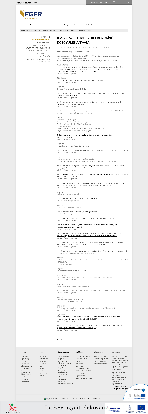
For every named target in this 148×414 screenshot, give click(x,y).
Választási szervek (100, 356)
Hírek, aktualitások (82, 359)
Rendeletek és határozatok (38, 48)
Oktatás (23, 361)
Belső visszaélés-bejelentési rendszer (64, 362)
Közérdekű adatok (63, 356)
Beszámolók (44, 62)
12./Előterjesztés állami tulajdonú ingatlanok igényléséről (77, 212)
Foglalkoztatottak (41, 53)
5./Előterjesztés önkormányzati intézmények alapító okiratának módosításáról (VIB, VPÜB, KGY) (90, 111)
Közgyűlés (36, 30)
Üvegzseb (61, 359)
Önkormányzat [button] (53, 25)
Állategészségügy (27, 366)
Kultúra (42, 371)
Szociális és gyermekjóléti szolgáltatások (26, 372)
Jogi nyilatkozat (117, 384)
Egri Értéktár (25, 382)
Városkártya (25, 363)
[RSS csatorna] (128, 2)
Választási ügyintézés (101, 359)
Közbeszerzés (62, 365)
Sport (41, 366)
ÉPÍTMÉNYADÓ (80, 373)
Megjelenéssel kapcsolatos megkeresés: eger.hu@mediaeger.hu (120, 371)
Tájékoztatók (80, 361)
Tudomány (43, 361)
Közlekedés (25, 368)
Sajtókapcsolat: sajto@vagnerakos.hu (119, 376)
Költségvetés (44, 56)
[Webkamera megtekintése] (121, 2)
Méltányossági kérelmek (84, 378)
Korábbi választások (100, 363)
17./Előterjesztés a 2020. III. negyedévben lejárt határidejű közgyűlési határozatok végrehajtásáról (92, 251)
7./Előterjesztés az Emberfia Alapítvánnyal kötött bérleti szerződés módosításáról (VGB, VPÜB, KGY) (92, 150)
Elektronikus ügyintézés (83, 356)
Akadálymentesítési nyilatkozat (118, 380)
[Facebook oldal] (114, 2)
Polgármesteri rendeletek (66, 377)
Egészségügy (25, 359)
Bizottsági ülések (63, 374)
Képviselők (45, 37)
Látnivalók (24, 356)
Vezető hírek (44, 359)
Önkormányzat (25, 30)
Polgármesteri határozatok (62, 380)
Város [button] (32, 25)
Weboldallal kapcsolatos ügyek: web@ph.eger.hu (120, 366)
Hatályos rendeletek (40, 45)
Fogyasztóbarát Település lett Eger (120, 387)
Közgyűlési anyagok (49, 30)
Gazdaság (43, 363)
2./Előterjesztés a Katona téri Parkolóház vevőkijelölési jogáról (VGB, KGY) (83, 80)
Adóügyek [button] (66, 25)
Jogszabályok (80, 363)
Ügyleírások (79, 366)
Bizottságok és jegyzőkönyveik (62, 371)
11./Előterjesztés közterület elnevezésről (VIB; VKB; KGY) (77, 198)
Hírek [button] (41, 25)
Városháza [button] (78, 25)
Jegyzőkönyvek (43, 42)
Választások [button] (91, 25)
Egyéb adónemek (81, 376)
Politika (42, 368)
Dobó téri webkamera (28, 377)
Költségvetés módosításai (38, 59)
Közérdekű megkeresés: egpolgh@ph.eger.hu (120, 361)
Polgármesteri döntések (65, 383)
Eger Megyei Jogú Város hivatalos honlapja (119, 357)
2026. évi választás (100, 361)
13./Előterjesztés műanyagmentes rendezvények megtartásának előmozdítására (85, 218)
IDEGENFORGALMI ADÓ (83, 371)
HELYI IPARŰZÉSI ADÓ (83, 368)
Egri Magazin (44, 356)
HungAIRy (24, 379)
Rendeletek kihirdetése (39, 51)
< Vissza (59, 340)
